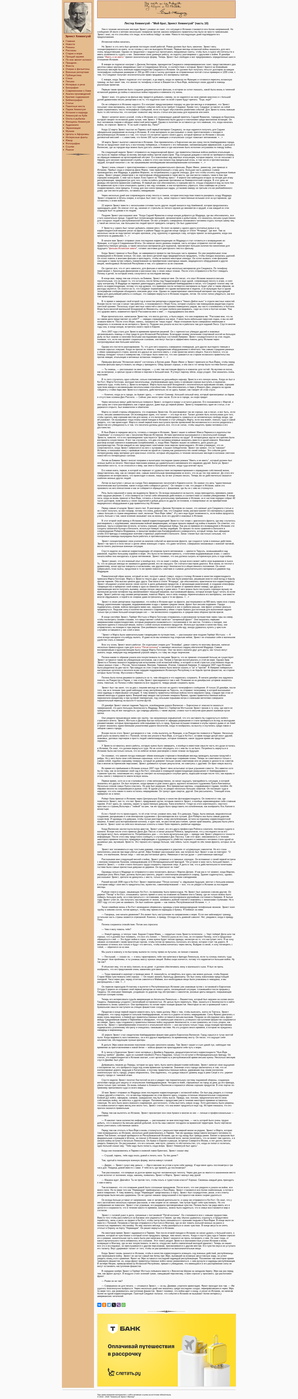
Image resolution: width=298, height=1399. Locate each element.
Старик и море (74, 53)
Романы (70, 47)
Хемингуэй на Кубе (76, 115)
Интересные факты (77, 137)
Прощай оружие (75, 56)
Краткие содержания (77, 97)
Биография (72, 87)
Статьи (69, 103)
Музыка (70, 131)
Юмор (69, 140)
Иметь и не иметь (114, 57)
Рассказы (71, 50)
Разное (70, 149)
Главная (70, 41)
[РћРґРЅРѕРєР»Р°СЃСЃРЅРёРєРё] (104, 1305)
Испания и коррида (77, 112)
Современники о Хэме (78, 90)
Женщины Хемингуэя (78, 121)
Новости (70, 44)
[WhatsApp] (123, 1305)
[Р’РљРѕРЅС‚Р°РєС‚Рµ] (99, 1305)
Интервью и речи (75, 84)
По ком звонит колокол (78, 59)
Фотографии (73, 143)
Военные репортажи (77, 72)
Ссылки (70, 146)
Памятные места (75, 106)
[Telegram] (109, 1305)
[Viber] (119, 1305)
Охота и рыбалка (75, 118)
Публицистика (73, 75)
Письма (70, 81)
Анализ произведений (78, 93)
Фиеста (70, 65)
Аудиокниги (72, 124)
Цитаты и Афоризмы (77, 134)
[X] (114, 1305)
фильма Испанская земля (122, 248)
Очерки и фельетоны (78, 69)
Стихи (69, 78)
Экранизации (73, 128)
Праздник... (72, 62)
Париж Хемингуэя (76, 109)
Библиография (74, 100)
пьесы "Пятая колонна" (147, 647)
